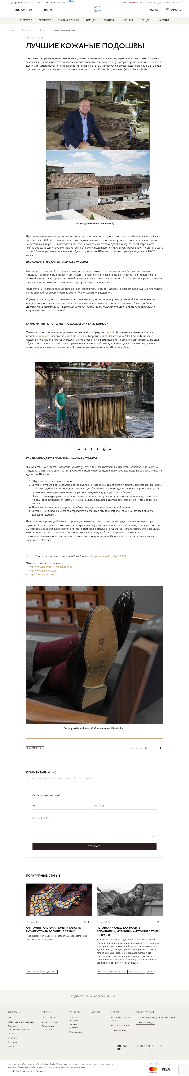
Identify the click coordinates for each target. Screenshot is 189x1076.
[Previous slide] (28, 397)
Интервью (103, 972)
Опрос (11, 1047)
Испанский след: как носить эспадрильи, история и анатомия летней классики (128, 932)
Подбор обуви (76, 1032)
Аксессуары (33, 972)
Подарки (109, 20)
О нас (11, 1018)
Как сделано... (34, 748)
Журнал (164, 20)
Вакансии (12, 1042)
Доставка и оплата (50, 1018)
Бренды (91, 20)
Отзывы (11, 1034)
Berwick (110, 332)
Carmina (82, 336)
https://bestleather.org (41, 574)
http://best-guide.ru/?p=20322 (108, 556)
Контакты (12, 1038)
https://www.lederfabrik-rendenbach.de (50, 567)
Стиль (150, 972)
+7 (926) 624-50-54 (21, 3)
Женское (45, 20)
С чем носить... (136, 972)
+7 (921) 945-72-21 (53, 3)
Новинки (128, 20)
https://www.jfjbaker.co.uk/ (43, 570)
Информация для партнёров (21, 1022)
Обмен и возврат (50, 1022)
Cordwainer (42, 336)
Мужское (26, 20)
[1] (52, 244)
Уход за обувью (68, 20)
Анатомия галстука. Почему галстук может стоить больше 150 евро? (53, 930)
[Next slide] (160, 397)
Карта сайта (41, 1071)
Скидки (146, 20)
